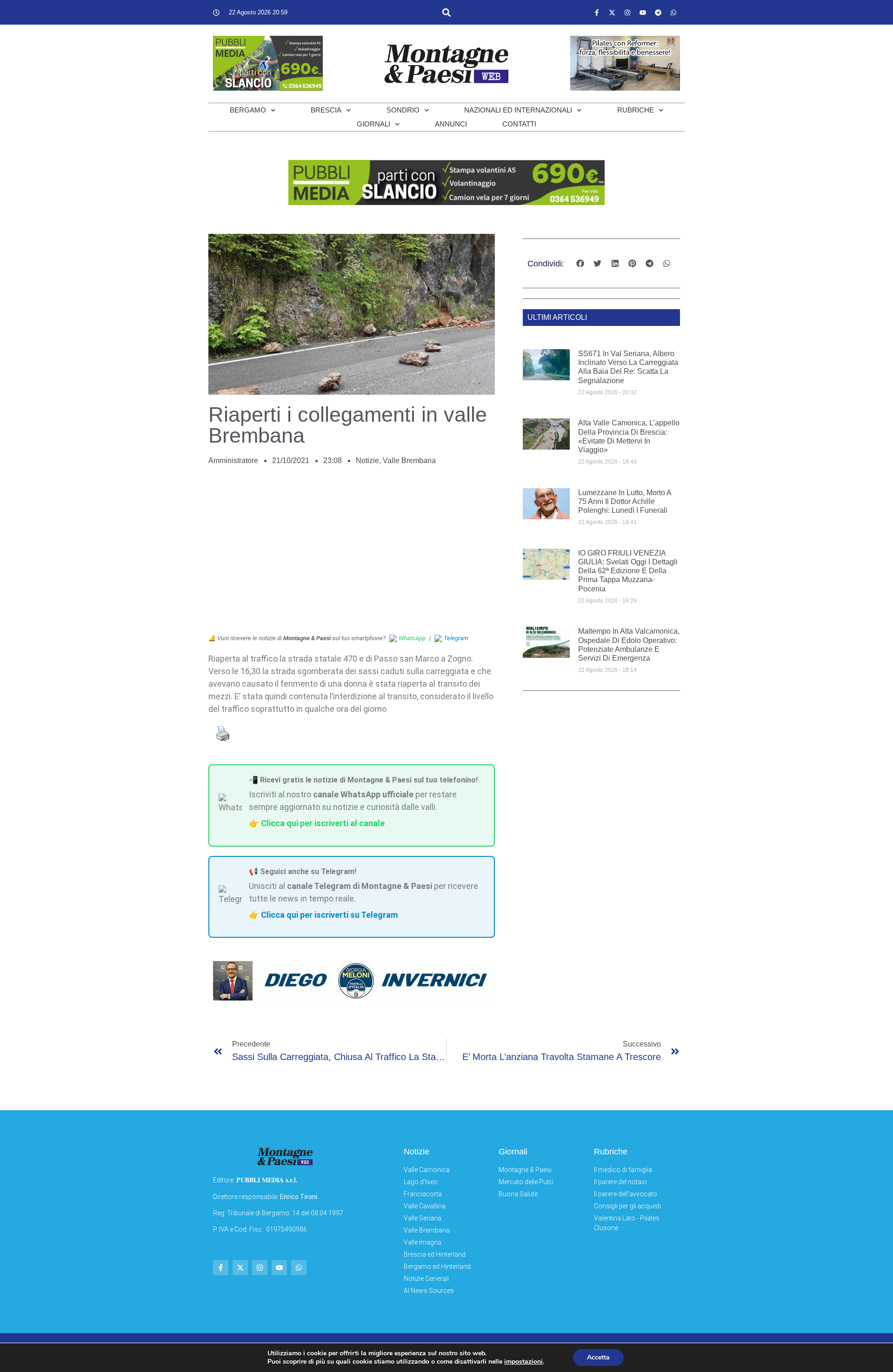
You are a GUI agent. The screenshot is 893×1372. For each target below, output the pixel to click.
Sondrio (403, 110)
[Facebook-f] (596, 12)
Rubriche (635, 110)
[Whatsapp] (673, 12)
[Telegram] (658, 12)
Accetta (598, 1357)
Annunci (451, 124)
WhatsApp (412, 638)
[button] (446, 12)
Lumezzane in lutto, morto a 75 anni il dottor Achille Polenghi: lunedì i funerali (624, 501)
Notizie (367, 460)
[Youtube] (642, 12)
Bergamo (248, 110)
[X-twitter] (612, 12)
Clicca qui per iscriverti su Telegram (329, 915)
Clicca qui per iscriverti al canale (323, 823)
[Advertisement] (351, 555)
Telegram (456, 638)
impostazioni (523, 1362)
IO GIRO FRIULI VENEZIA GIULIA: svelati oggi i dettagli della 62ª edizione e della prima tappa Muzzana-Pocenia (628, 571)
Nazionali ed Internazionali (518, 110)
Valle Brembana (409, 460)
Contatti (519, 124)
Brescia (326, 110)
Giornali (373, 124)
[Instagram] (627, 12)
